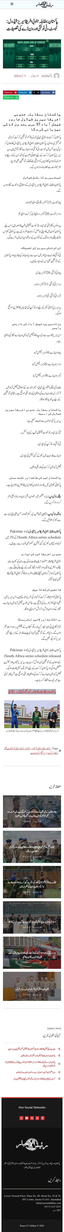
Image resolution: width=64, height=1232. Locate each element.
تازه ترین (7, 974)
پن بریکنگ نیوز (8, 833)
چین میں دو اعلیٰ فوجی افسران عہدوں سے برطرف (32, 989)
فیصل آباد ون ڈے (37, 753)
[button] (47, 93)
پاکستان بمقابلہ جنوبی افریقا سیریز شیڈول (38, 748)
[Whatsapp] (21, 1118)
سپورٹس (33, 76)
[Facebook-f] (43, 1118)
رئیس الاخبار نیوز (36, 821)
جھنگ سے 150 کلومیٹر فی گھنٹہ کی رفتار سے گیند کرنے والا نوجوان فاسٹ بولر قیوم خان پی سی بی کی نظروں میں (32, 884)
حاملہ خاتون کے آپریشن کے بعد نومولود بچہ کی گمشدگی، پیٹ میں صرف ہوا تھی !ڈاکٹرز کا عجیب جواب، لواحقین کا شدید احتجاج (32, 814)
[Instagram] (37, 1118)
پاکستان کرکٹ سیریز (51, 753)
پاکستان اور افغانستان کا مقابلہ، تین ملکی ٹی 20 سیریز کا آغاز (32, 691)
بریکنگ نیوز (18, 833)
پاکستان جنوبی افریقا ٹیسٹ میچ (14, 748)
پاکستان (27, 833)
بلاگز (6, 798)
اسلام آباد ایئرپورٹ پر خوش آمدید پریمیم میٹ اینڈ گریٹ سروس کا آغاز (32, 922)
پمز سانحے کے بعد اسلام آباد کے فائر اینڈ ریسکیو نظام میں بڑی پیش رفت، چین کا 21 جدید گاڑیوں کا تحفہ (32, 955)
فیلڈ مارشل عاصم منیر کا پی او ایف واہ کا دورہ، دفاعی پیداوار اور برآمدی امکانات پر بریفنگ (32, 849)
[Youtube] (27, 1118)
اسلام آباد (25, 904)
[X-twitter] (32, 1118)
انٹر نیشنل (26, 974)
